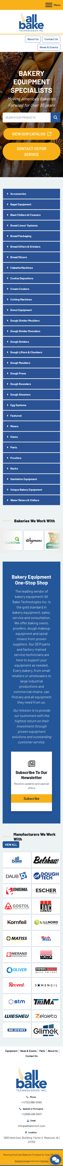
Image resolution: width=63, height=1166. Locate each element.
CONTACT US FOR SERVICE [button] (31, 151)
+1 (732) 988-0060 (31, 1102)
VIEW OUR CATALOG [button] (29, 134)
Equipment (11, 1050)
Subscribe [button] (31, 798)
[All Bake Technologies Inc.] (31, 1079)
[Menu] (48, 5)
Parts (42, 1050)
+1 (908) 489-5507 (31, 1114)
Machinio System (22, 1161)
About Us (32, 39)
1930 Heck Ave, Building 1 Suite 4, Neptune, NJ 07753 (32, 1139)
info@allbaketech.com (31, 1125)
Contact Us (51, 39)
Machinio (44, 1161)
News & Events (49, 47)
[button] (55, 117)
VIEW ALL (11, 844)
